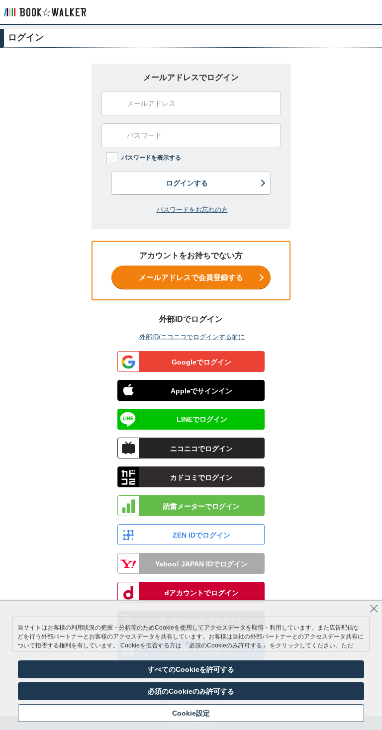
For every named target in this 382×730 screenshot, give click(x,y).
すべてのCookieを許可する (191, 669)
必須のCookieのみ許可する (191, 691)
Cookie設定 (191, 713)
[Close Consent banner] (374, 609)
